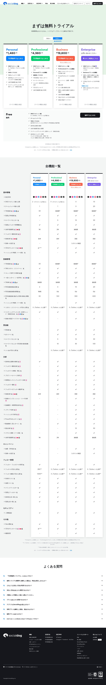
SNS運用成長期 (49, 639)
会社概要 (95, 637)
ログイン (88, 3)
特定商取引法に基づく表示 (83, 658)
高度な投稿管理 (32, 637)
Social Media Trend (82, 642)
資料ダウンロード (78, 3)
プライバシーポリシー (82, 655)
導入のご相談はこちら (65, 62)
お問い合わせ (80, 651)
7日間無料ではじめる (15, 58)
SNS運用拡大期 (49, 642)
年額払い (57, 38)
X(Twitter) (58, 637)
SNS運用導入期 (49, 637)
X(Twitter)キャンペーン (35, 644)
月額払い (48, 38)
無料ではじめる (97, 3)
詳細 (71, 150)
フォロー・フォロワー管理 (35, 639)
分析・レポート (32, 642)
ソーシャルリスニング (34, 646)
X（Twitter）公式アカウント (31, 667)
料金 (78, 637)
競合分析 (31, 649)
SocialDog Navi (81, 644)
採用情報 (97, 639)
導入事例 (79, 639)
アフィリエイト (80, 646)
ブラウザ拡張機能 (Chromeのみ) (13, 667)
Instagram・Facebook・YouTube (64, 639)
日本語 (100, 667)
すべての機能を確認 (15, 104)
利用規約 (79, 653)
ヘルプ (78, 648)
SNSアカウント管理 (34, 651)
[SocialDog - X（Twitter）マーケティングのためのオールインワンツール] (12, 635)
